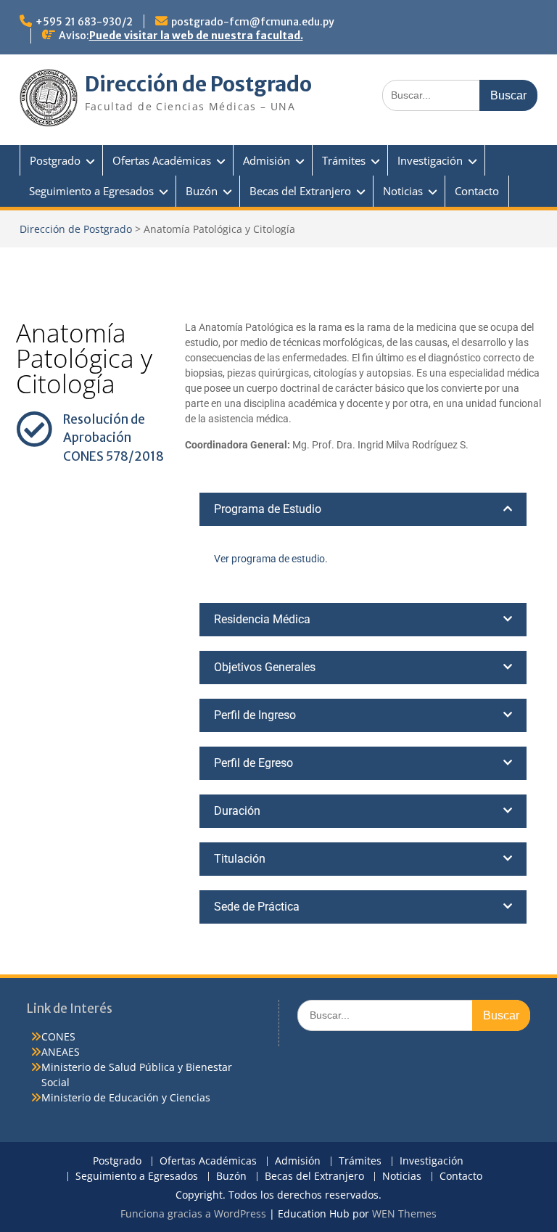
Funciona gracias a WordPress (193, 1213)
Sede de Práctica (257, 906)
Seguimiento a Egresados (91, 191)
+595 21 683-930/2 (84, 21)
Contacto (477, 191)
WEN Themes (404, 1213)
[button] (363, 509)
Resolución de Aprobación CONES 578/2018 (113, 437)
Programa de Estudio (267, 509)
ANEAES (60, 1052)
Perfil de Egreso (253, 763)
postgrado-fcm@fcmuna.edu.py (252, 21)
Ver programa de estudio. (271, 558)
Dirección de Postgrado (198, 84)
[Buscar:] (459, 95)
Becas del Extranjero (300, 191)
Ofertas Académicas (161, 160)
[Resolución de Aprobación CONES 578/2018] (34, 429)
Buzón (202, 191)
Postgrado (55, 160)
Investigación (430, 160)
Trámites (344, 160)
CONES (58, 1036)
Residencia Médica (262, 619)
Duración (237, 811)
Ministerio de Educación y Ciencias (125, 1097)
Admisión (266, 160)
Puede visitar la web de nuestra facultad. (196, 35)
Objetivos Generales (264, 667)
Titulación (239, 859)
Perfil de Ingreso (255, 715)
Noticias (403, 191)
